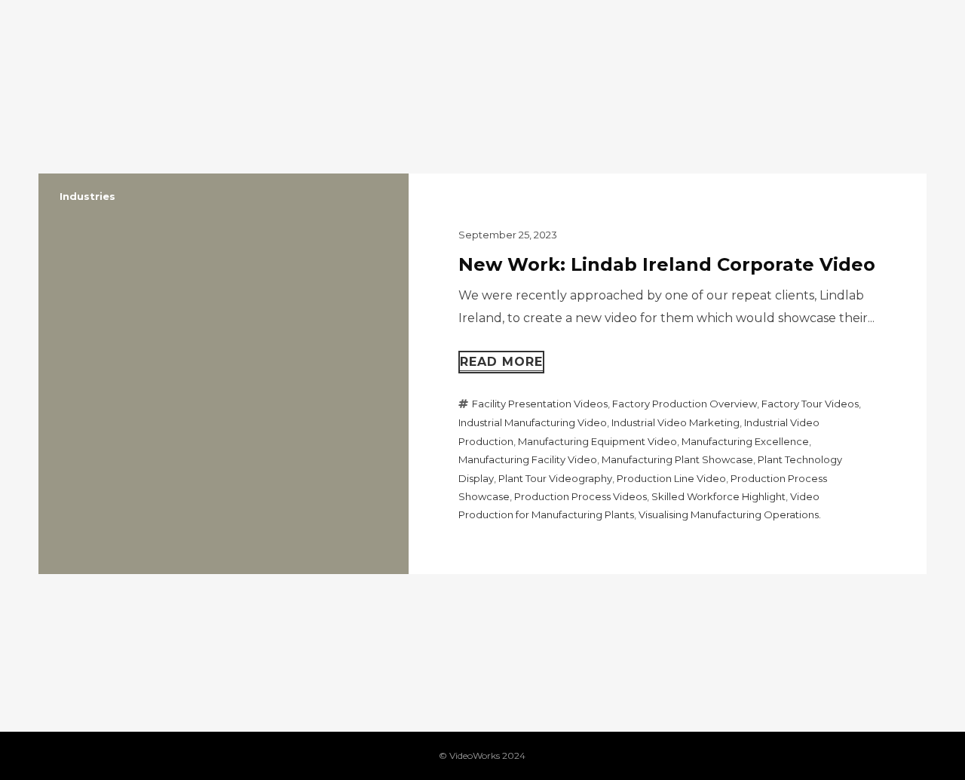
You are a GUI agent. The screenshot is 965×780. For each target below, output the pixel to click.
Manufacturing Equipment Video (597, 441)
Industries (87, 196)
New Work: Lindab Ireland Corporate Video (666, 264)
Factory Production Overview (684, 404)
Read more (501, 362)
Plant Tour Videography (555, 478)
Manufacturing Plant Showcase (677, 459)
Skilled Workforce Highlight (718, 496)
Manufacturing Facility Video (527, 459)
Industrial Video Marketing (675, 422)
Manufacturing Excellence (745, 441)
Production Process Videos (580, 496)
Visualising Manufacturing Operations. (730, 514)
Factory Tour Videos (810, 404)
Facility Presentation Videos (540, 404)
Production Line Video (671, 478)
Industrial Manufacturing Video (532, 422)
